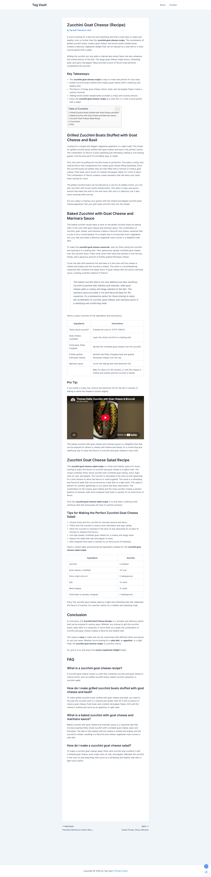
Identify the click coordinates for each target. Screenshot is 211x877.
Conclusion (75, 121)
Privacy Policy (121, 871)
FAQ (72, 124)
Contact (173, 5)
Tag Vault (39, 5)
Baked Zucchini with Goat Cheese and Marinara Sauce (93, 115)
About (162, 5)
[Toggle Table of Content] (116, 109)
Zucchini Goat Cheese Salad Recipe (85, 118)
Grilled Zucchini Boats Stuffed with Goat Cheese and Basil (94, 113)
